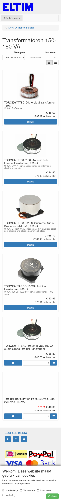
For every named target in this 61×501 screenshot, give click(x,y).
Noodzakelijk (11, 490)
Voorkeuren (29, 490)
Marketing (10, 495)
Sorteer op (50, 52)
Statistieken (45, 490)
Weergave (19, 52)
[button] (12, 18)
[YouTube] (24, 439)
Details (30, 121)
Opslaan (52, 496)
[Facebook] (8, 439)
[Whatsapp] (16, 439)
